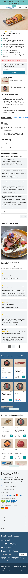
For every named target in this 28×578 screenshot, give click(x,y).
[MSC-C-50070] (14, 501)
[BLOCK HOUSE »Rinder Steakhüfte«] (21, 443)
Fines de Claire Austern (7, 429)
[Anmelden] (23, 7)
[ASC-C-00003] (8, 501)
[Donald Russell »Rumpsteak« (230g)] (5, 89)
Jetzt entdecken (14, 3)
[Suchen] (20, 7)
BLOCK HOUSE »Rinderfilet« (16, 80)
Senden (14, 72)
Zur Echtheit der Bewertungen (9, 489)
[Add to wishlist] (11, 369)
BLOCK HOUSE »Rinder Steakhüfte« (20, 452)
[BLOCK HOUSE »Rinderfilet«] (5, 81)
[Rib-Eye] (20, 386)
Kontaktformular (8, 547)
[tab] (6, 117)
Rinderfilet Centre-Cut (6, 370)
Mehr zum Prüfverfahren (18, 268)
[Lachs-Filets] (7, 443)
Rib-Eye (16, 393)
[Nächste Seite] (18, 346)
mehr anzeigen (5, 205)
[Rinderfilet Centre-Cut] (7, 363)
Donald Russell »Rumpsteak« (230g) (17, 87)
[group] (14, 242)
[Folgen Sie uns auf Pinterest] (5, 528)
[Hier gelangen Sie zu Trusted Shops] (1, 485)
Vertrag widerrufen (6, 568)
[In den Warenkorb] (23, 377)
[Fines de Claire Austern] (7, 422)
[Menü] (2, 8)
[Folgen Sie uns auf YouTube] (7, 528)
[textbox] (14, 212)
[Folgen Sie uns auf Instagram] (3, 528)
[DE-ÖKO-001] (3, 501)
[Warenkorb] (25, 7)
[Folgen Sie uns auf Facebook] (1, 528)
